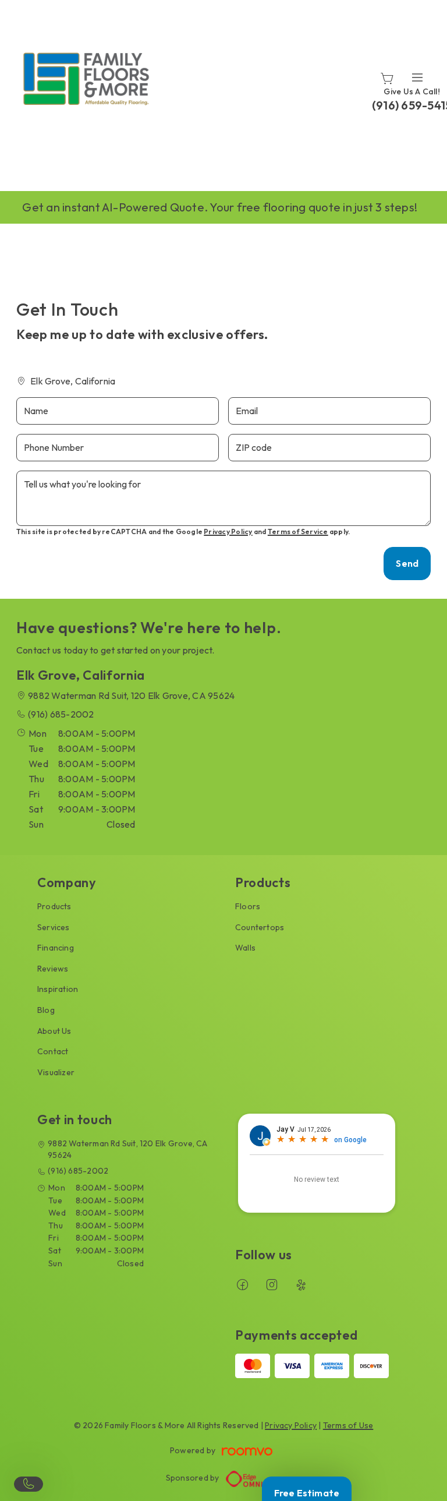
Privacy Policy (228, 531)
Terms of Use (348, 1425)
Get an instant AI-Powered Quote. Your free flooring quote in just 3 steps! (219, 207)
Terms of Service (298, 531)
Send (407, 563)
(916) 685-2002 (61, 714)
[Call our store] (28, 1484)
